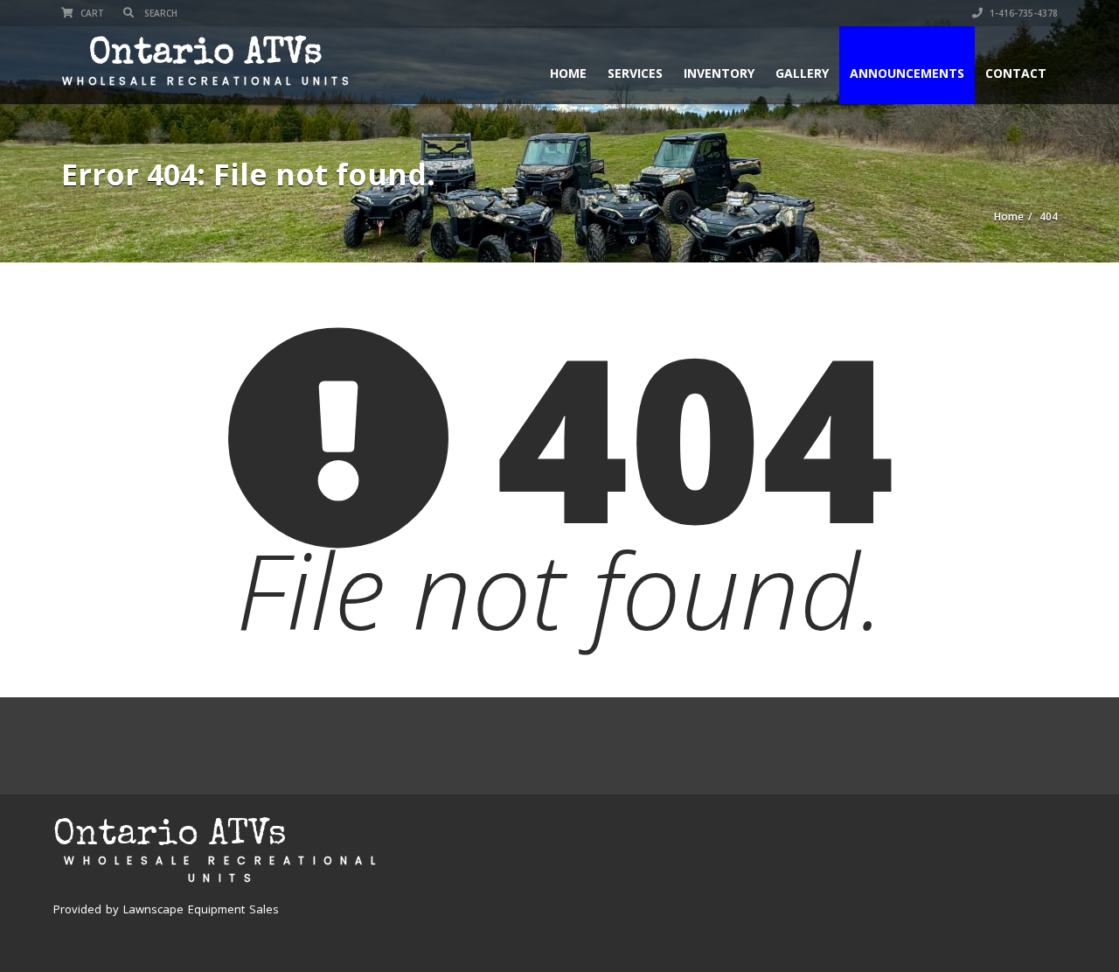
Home (568, 73)
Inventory (719, 73)
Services (635, 73)
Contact (1015, 73)
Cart (91, 13)
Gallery (802, 73)
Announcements (907, 73)
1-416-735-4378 (1022, 13)
